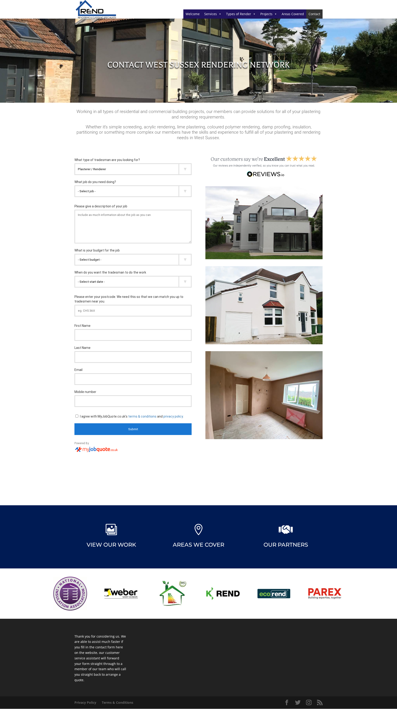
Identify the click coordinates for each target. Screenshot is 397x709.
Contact (314, 14)
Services (210, 14)
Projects (266, 14)
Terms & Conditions (117, 702)
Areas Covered (293, 14)
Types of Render (238, 14)
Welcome (193, 14)
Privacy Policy (85, 702)
